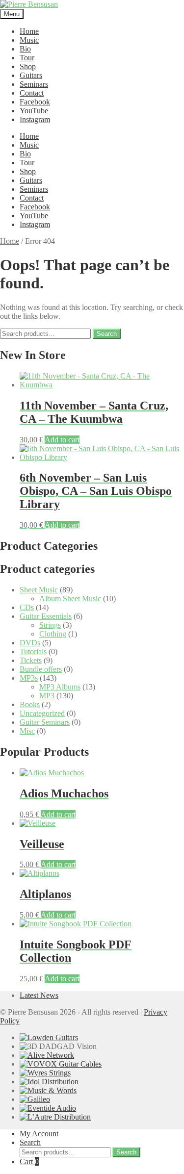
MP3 (46, 695)
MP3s (29, 678)
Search (107, 333)
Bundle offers (41, 669)
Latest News (39, 995)
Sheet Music (39, 590)
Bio (25, 49)
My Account (39, 1133)
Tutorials (33, 651)
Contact (32, 93)
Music (29, 40)
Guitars (31, 75)
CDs (27, 607)
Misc (27, 731)
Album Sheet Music (70, 598)
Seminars (34, 84)
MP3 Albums (59, 687)
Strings (50, 625)
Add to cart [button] (62, 439)
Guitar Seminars (45, 722)
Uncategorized (42, 713)
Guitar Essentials (46, 616)
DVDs (30, 642)
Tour (27, 57)
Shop (28, 66)
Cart (29, 1161)
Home (29, 31)
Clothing (52, 634)
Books (30, 704)
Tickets (31, 660)
